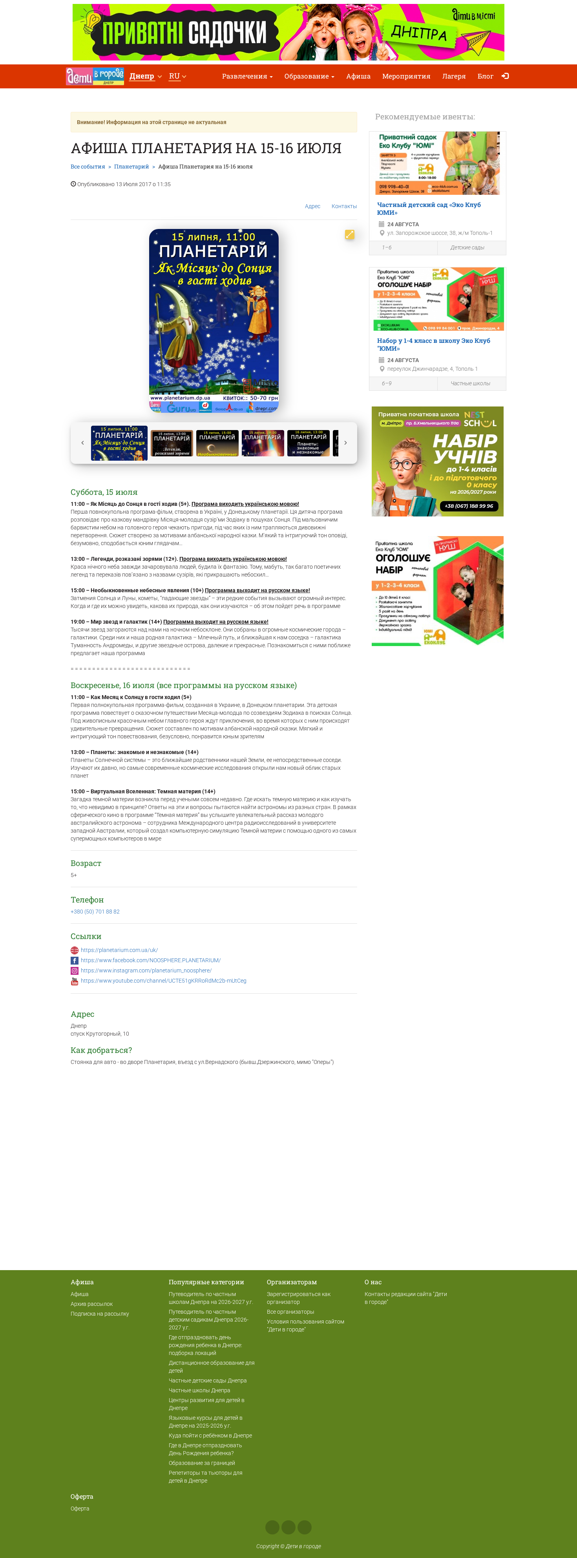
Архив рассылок (92, 1304)
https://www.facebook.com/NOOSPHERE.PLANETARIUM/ (151, 960)
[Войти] (507, 76)
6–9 (387, 383)
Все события (88, 166)
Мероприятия (406, 76)
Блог (486, 76)
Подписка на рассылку (100, 1314)
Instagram (288, 1527)
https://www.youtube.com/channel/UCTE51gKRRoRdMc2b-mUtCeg (164, 981)
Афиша (358, 76)
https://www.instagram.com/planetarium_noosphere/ (146, 970)
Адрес (312, 206)
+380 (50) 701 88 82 (95, 911)
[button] (145, 76)
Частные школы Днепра (199, 1390)
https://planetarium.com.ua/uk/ (119, 950)
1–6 (387, 247)
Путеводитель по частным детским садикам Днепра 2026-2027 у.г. (208, 1320)
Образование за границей (202, 1463)
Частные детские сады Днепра (208, 1380)
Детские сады (467, 247)
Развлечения (245, 76)
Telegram (305, 1527)
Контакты (344, 206)
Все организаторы (290, 1312)
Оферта (80, 1508)
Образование (307, 76)
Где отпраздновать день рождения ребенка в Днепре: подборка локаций (205, 1345)
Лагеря (454, 76)
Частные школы (470, 383)
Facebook (272, 1527)
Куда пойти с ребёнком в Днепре (210, 1435)
